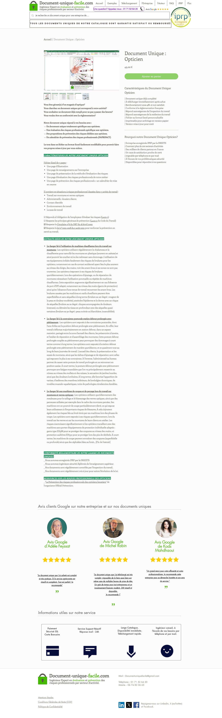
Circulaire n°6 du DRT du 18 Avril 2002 (75, 224)
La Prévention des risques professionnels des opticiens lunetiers (76, 481)
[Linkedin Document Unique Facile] (121, 705)
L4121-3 (105, 217)
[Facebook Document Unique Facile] (136, 705)
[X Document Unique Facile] (129, 705)
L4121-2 (94, 220)
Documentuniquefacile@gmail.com (142, 675)
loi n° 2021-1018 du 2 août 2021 (71, 227)
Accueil (48, 39)
